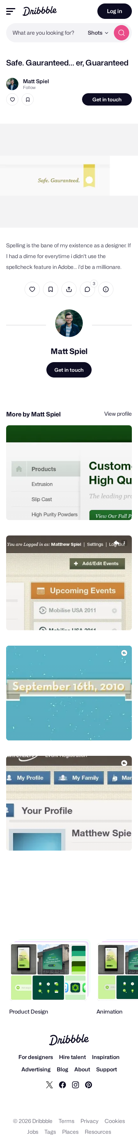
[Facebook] (62, 1084)
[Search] (121, 32)
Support (106, 1069)
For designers (35, 1057)
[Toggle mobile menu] (11, 11)
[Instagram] (75, 1084)
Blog (62, 1069)
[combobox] (45, 32)
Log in (114, 11)
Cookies (115, 1121)
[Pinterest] (88, 1084)
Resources (98, 1131)
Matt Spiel (36, 81)
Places (70, 1131)
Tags (50, 1131)
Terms (66, 1121)
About (82, 1069)
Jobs (32, 1131)
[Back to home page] (40, 11)
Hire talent (72, 1057)
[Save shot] (27, 99)
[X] (49, 1084)
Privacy (89, 1121)
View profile (118, 413)
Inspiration (106, 1057)
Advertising (36, 1069)
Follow (29, 87)
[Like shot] (12, 99)
